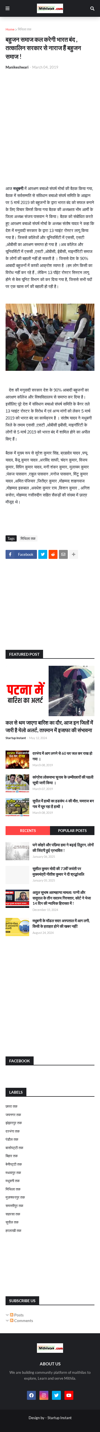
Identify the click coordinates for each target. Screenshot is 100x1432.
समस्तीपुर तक (14, 1205)
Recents (28, 830)
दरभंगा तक (13, 1131)
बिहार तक (12, 1156)
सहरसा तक (13, 1214)
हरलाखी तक (13, 1230)
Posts (18, 1315)
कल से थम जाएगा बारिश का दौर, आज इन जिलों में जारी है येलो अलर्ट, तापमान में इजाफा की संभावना (49, 726)
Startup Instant (60, 1417)
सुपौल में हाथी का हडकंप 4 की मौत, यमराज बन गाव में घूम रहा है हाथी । (63, 803)
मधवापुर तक (13, 1172)
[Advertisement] (50, 127)
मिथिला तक (24, 29)
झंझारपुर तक (14, 1123)
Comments (23, 1320)
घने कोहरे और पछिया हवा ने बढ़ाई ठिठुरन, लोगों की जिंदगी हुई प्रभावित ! (63, 847)
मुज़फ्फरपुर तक (15, 1197)
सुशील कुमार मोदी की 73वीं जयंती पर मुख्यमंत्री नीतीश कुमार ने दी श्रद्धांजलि (58, 871)
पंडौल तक (12, 1139)
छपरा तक (12, 1106)
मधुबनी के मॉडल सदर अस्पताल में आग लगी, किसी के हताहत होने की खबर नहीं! (61, 923)
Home (10, 29)
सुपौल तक (12, 1222)
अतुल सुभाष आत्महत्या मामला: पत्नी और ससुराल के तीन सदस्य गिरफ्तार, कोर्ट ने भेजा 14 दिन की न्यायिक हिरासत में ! (61, 898)
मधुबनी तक (13, 1180)
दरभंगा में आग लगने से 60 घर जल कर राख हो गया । (62, 756)
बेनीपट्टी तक (14, 1164)
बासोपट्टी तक (14, 1147)
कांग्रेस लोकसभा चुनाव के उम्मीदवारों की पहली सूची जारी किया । (62, 780)
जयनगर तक (13, 1114)
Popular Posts (72, 830)
